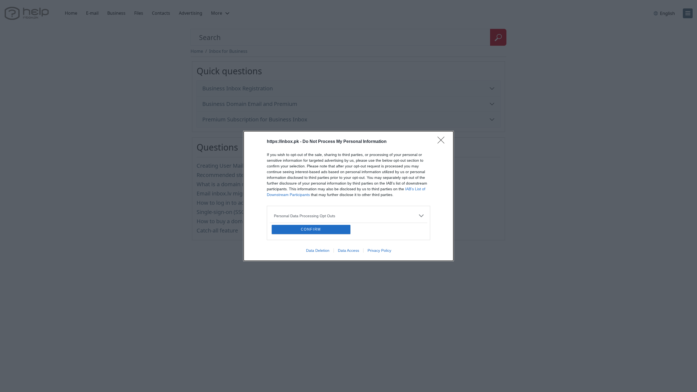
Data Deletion (317, 250)
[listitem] (348, 216)
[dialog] (348, 196)
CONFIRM (311, 229)
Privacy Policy (379, 250)
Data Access (348, 250)
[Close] (443, 142)
